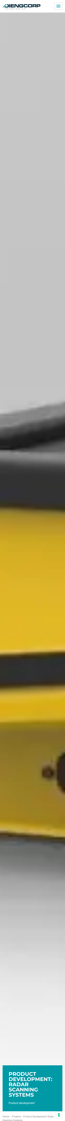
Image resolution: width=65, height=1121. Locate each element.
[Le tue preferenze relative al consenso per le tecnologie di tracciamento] (59, 1115)
